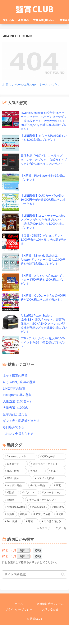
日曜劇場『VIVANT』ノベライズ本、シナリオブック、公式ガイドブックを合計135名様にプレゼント (44, 159)
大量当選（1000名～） (18, 407)
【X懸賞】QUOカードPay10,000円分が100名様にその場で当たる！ (43, 297)
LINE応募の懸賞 (14, 388)
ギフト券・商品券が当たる (21, 420)
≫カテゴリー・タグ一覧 (51, 528)
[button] (63, 574)
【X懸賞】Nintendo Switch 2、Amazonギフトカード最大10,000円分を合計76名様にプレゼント (43, 259)
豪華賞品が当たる (15, 414)
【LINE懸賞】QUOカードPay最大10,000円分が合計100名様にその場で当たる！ (43, 199)
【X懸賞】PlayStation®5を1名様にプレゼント (43, 177)
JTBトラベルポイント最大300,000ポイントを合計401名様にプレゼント (43, 342)
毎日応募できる (13, 427)
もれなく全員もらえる (18, 433)
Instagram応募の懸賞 (17, 394)
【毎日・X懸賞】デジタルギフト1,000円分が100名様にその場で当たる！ (44, 239)
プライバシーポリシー (18, 609)
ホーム (19, 603)
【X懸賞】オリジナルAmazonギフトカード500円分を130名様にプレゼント (43, 279)
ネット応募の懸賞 (15, 375)
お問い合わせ (50, 609)
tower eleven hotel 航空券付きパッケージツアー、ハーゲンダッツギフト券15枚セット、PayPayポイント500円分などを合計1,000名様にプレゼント (44, 120)
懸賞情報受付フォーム (50, 603)
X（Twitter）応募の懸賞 (19, 382)
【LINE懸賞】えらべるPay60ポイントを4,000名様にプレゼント (44, 137)
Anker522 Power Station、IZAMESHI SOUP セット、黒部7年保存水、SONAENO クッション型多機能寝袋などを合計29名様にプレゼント (44, 323)
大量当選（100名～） (18, 401)
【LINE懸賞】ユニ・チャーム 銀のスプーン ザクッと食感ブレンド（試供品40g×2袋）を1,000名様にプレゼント (43, 221)
